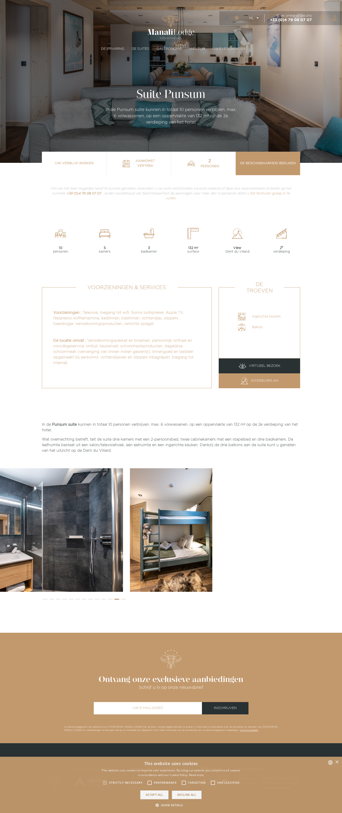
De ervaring (112, 48)
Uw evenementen (228, 48)
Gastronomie (169, 48)
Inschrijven (225, 708)
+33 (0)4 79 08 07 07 (291, 20)
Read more (196, 775)
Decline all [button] (186, 795)
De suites (140, 48)
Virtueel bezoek (264, 366)
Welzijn (197, 48)
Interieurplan (264, 380)
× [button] (337, 762)
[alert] (171, 785)
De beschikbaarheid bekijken (268, 163)
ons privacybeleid (249, 730)
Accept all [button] (154, 795)
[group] (171, 530)
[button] (45, 599)
